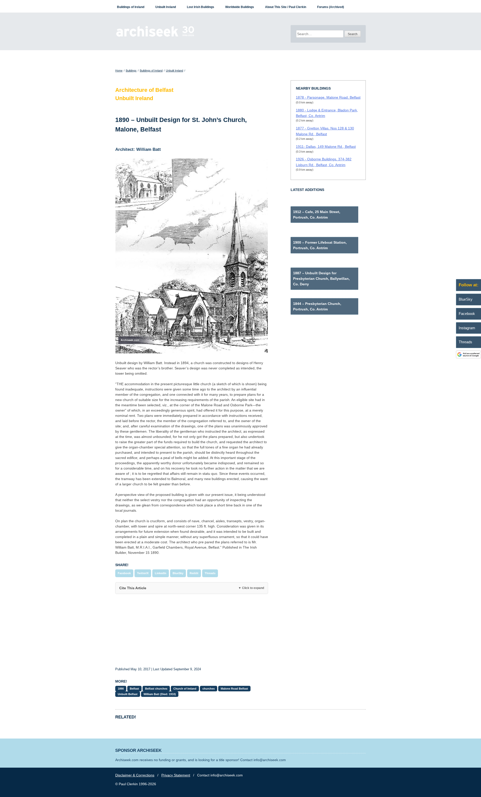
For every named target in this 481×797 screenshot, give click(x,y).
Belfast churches (156, 688)
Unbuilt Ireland (165, 7)
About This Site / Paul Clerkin (285, 7)
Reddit (194, 573)
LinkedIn (160, 573)
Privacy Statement (175, 775)
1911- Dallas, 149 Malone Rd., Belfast (326, 147)
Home (119, 70)
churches (208, 688)
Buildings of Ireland (130, 7)
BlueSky (178, 573)
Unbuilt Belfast (128, 694)
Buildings (131, 70)
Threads (210, 573)
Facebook (124, 573)
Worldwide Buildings (239, 7)
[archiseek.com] (155, 36)
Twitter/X (143, 573)
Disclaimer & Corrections (134, 775)
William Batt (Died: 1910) (160, 694)
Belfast (134, 688)
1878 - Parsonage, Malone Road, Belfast (328, 97)
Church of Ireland (184, 688)
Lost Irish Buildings (200, 7)
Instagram (467, 328)
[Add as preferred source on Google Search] (468, 357)
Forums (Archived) (330, 7)
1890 (121, 688)
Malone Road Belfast (234, 688)
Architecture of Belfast (144, 90)
